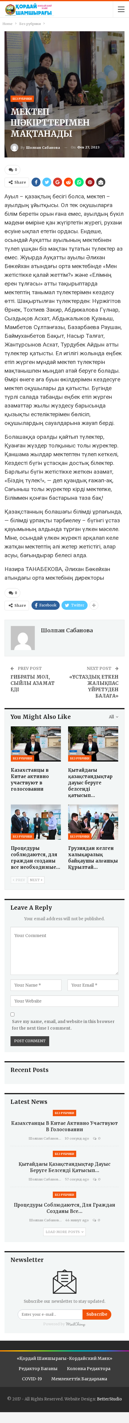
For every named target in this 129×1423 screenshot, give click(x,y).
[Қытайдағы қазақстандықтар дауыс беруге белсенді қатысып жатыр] (93, 744)
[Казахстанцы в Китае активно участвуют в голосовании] (36, 744)
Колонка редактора (88, 1368)
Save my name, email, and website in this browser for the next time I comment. (63, 1025)
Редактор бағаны (38, 1368)
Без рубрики (22, 98)
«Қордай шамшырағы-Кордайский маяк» (64, 1358)
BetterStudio (109, 1399)
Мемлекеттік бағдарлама (79, 1379)
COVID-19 (32, 1379)
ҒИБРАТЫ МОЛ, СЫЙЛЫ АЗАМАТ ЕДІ (32, 683)
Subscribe (96, 1314)
